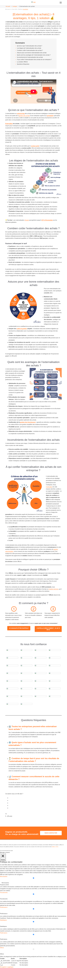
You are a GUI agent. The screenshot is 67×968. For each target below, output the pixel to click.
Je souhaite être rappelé (19, 628)
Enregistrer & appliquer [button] (6, 967)
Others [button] (2, 947)
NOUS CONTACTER (51, 833)
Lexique (14, 6)
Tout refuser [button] (2, 850)
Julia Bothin (25, 9)
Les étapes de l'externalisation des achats (29, 48)
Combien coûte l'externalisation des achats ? (30, 50)
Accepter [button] (11, 850)
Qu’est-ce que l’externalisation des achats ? (29, 46)
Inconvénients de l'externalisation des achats (30, 57)
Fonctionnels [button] (4, 892)
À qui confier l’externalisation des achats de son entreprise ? (34, 59)
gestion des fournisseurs (28, 422)
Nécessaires (5, 882)
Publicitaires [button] (3, 933)
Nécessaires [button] (3, 876)
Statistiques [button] (3, 920)
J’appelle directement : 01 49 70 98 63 (48, 629)
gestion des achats (24, 115)
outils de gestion (22, 328)
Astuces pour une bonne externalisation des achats (31, 52)
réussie (27, 220)
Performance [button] (3, 907)
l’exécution (49, 487)
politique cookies (55, 846)
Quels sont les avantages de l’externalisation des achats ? (33, 55)
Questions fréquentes (23, 64)
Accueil (8, 6)
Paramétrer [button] (7, 850)
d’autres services (53, 589)
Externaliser (9, 123)
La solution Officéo (22, 62)
